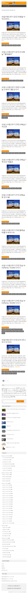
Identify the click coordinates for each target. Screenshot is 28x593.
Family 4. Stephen (5, 480)
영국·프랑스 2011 (5, 43)
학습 (9, 397)
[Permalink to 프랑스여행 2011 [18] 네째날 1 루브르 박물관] (14, 174)
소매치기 (10, 115)
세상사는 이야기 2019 (6, 506)
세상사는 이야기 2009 (6, 485)
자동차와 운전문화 (5, 556)
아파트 (12, 391)
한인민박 (14, 373)
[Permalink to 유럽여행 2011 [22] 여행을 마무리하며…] (14, 31)
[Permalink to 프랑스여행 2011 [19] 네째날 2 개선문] (14, 138)
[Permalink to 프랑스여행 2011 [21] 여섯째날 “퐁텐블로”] (14, 66)
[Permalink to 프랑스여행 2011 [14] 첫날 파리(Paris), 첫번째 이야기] (14, 315)
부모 (21, 390)
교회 (5, 390)
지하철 (21, 115)
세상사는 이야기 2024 (6, 516)
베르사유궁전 (4, 258)
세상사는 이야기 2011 (6, 489)
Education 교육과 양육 (6, 455)
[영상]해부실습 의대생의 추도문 (10, 580)
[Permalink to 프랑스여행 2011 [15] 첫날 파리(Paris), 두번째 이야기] (14, 279)
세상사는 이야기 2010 (6, 487)
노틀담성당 (14, 329)
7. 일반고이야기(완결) (6, 470)
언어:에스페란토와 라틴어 (7, 550)
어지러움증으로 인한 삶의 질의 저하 (13, 430)
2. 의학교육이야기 (5, 459)
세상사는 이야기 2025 (6, 518)
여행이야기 (4, 525)
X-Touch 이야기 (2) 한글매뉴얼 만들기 (13, 417)
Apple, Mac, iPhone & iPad (7, 539)
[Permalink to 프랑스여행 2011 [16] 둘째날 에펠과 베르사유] (14, 244)
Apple (3, 388)
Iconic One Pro (11, 591)
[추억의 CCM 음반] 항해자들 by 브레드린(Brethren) (15, 409)
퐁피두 (16, 331)
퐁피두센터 (21, 331)
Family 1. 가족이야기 (6, 474)
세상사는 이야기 (5, 483)
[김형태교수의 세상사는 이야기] (14, 4)
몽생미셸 (3, 223)
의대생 (8, 393)
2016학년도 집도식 (9, 421)
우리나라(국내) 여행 (6, 533)
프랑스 (19, 45)
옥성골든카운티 (5, 552)
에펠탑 (12, 258)
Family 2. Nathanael (6, 476)
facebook (6, 388)
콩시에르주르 (9, 331)
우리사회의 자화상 (5, 554)
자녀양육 (10, 395)
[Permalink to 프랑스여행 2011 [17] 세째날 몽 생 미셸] (14, 209)
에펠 (9, 258)
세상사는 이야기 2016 (6, 499)
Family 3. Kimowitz (5, 478)
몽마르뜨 (3, 294)
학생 (6, 397)
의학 (18, 393)
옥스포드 (9, 371)
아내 (10, 391)
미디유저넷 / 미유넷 (10, 434)
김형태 (3, 576)
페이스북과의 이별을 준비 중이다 (12, 413)
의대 (5, 393)
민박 (3, 371)
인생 (23, 393)
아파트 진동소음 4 (9, 438)
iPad (9, 388)
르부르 (3, 188)
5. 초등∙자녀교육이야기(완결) (7, 466)
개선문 (10, 153)
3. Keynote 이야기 (5, 461)
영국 (8, 45)
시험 (8, 391)
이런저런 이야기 (5, 538)
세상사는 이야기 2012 (6, 491)
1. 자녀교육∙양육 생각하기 (7, 457)
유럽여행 (15, 45)
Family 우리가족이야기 (6, 472)
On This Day (4, 548)
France (3, 80)
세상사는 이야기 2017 (6, 501)
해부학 (12, 397)
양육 (17, 391)
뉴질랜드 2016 (5, 529)
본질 (19, 390)
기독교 (9, 390)
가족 (12, 388)
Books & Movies (5, 544)
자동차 (13, 395)
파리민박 (6, 373)
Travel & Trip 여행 (5, 527)
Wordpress (24, 591)
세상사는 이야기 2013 (6, 493)
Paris (7, 115)
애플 (15, 391)
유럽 (11, 45)
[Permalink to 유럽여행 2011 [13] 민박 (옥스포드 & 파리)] (14, 354)
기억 (11, 390)
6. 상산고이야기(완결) (6, 468)
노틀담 (10, 329)
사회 (4, 391)
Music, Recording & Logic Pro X (8, 546)
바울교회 (15, 390)
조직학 (16, 395)
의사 (11, 393)
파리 (14, 80)
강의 (18, 388)
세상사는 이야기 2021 (6, 510)
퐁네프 (20, 294)
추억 (24, 395)
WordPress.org (4, 570)
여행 (6, 45)
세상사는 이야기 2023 (6, 514)
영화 (23, 391)
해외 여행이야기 (5, 535)
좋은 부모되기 (19, 395)
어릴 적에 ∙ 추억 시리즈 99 (7, 523)
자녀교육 (6, 395)
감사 (3, 45)
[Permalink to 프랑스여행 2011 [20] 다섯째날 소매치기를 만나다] (14, 101)
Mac (11, 388)
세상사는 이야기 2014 (6, 495)
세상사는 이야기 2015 (6, 497)
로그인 (3, 563)
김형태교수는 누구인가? (10, 447)
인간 (21, 393)
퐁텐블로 (17, 80)
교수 (21, 388)
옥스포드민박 (14, 371)
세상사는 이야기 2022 (6, 512)
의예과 (15, 393)
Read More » (17, 366)
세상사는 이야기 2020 (6, 508)
